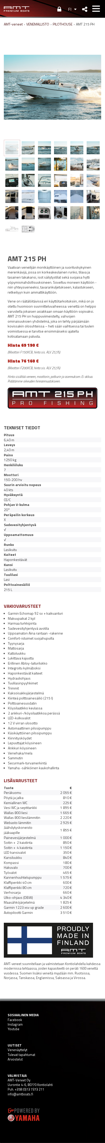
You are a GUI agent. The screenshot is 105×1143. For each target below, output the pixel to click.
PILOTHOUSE (62, 24)
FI (69, 9)
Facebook (15, 1019)
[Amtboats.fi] (16, 9)
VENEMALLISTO (37, 24)
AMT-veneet (13, 24)
